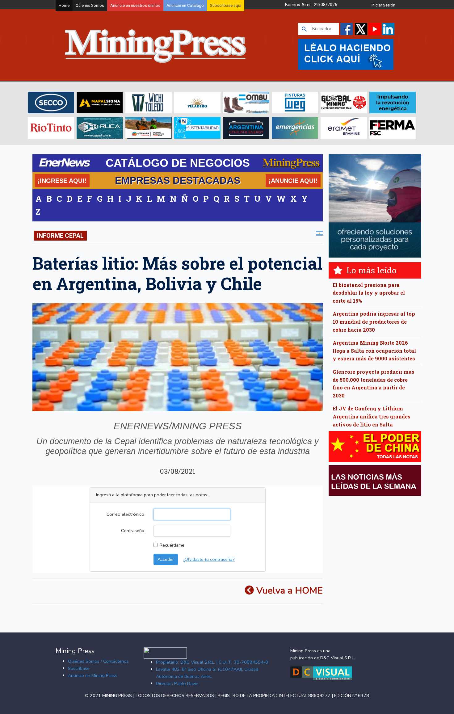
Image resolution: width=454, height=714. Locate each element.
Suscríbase (79, 668)
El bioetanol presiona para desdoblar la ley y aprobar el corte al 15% (369, 293)
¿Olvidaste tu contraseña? (209, 559)
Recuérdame (172, 545)
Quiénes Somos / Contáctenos (98, 661)
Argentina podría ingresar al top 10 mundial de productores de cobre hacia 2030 (374, 321)
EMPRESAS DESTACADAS (177, 180)
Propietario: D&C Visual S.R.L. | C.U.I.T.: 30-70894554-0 (212, 662)
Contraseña (132, 530)
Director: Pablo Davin (177, 683)
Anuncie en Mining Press (92, 675)
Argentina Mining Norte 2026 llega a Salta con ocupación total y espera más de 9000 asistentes (374, 350)
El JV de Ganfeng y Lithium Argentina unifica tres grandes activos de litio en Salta (371, 416)
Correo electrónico (125, 514)
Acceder (166, 559)
